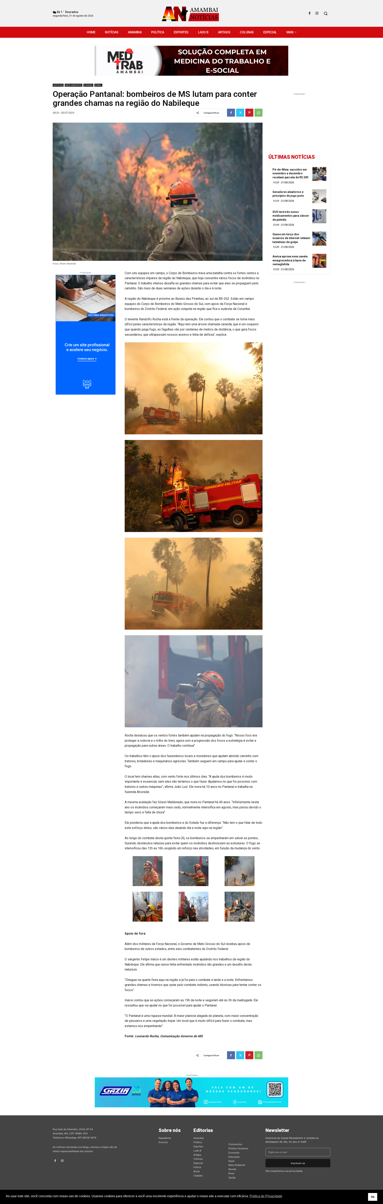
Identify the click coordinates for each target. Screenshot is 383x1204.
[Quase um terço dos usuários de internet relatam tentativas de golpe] (319, 239)
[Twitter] (240, 113)
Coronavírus (235, 1144)
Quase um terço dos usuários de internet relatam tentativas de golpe (291, 238)
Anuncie (163, 1142)
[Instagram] (317, 13)
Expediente (165, 1138)
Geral (98, 85)
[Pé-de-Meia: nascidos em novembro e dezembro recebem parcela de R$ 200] (319, 174)
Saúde (232, 1177)
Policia (197, 1167)
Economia (233, 1152)
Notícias (58, 85)
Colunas (198, 1158)
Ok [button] (373, 1196)
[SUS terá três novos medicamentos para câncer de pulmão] (319, 216)
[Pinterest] (249, 113)
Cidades (88, 85)
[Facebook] (309, 13)
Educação (234, 1156)
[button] (325, 13)
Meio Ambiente (73, 85)
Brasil (196, 1171)
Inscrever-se (298, 1163)
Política (197, 1142)
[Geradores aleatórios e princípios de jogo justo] (319, 196)
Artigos (197, 1154)
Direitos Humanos (238, 1148)
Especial (198, 1162)
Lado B (197, 1150)
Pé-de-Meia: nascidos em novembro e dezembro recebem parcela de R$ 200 (290, 173)
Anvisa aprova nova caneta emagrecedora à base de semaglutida (290, 260)
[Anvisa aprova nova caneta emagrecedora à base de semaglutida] (319, 261)
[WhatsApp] (259, 113)
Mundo (232, 1169)
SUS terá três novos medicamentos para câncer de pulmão (290, 215)
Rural (231, 1173)
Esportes (198, 1146)
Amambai (198, 1138)
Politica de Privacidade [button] (266, 1196)
